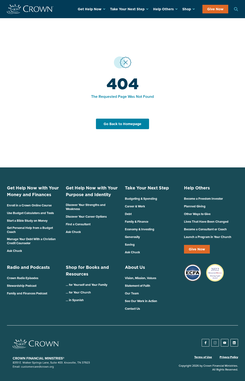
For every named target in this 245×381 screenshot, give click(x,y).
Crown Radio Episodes (22, 278)
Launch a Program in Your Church (207, 237)
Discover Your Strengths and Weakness (86, 207)
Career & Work (135, 206)
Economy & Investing (139, 229)
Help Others (163, 9)
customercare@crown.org (37, 366)
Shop (186, 9)
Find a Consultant (78, 224)
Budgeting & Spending (141, 199)
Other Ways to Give (197, 214)
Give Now (215, 9)
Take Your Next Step (127, 9)
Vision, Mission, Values (140, 278)
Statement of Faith (137, 286)
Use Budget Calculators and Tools (30, 213)
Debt (128, 214)
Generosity (132, 237)
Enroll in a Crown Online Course (29, 205)
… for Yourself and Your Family (86, 285)
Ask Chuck (14, 251)
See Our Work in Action (141, 301)
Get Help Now (89, 9)
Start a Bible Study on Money (27, 221)
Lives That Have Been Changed (206, 222)
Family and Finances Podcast (27, 293)
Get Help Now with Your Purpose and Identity (92, 191)
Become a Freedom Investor (203, 199)
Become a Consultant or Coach (205, 229)
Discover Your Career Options (86, 217)
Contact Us (132, 309)
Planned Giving (195, 206)
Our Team (132, 293)
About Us (135, 267)
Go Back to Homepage (122, 123)
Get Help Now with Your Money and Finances (33, 191)
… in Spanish (75, 300)
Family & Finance (136, 222)
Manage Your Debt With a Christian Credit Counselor (31, 241)
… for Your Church (78, 292)
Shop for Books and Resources (87, 270)
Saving (130, 245)
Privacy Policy (229, 357)
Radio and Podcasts (28, 267)
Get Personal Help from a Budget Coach (30, 230)
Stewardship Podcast (21, 286)
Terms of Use (203, 357)
